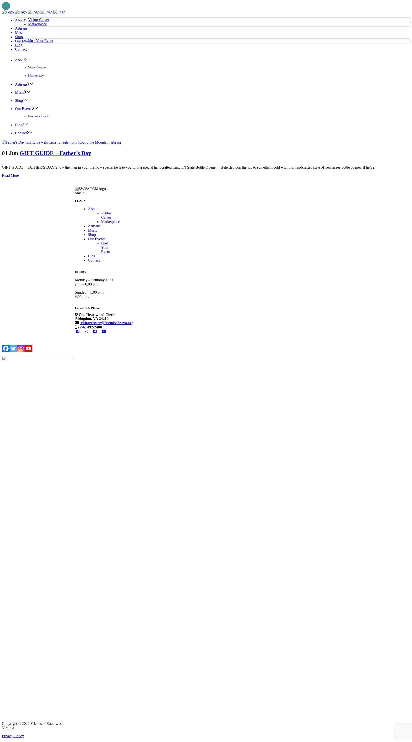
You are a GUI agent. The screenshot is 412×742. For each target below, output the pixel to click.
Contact (94, 260)
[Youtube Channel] (28, 348)
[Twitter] (13, 348)
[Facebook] (6, 348)
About (93, 209)
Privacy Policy (13, 736)
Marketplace (110, 222)
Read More (10, 175)
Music (92, 230)
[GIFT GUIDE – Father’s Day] (62, 142)
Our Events (96, 239)
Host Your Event (105, 247)
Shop (92, 235)
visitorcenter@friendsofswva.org (106, 323)
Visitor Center (106, 215)
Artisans (94, 226)
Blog (91, 256)
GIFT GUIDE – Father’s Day (55, 153)
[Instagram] (21, 348)
